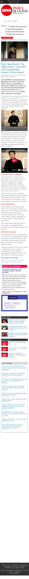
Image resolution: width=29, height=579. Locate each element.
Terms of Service (7, 566)
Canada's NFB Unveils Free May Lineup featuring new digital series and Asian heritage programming (13, 406)
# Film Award (12, 262)
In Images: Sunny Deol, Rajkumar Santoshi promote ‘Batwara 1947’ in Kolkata (17, 334)
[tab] (5, 297)
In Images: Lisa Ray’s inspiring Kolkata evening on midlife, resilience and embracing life (17, 321)
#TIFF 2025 (4, 260)
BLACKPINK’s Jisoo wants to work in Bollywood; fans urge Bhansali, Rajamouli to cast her (14, 413)
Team (9, 564)
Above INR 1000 (9, 307)
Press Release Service (9, 567)
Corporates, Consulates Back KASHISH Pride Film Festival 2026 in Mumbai (13, 374)
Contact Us (14, 566)
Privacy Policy (24, 564)
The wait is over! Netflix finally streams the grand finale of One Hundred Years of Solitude (14, 380)
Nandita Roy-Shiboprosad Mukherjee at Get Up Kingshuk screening (17, 355)
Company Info (17, 571)
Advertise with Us (15, 564)
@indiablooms (21, 75)
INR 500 (7, 303)
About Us (4, 564)
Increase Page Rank (14, 573)
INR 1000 (16, 303)
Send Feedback (22, 566)
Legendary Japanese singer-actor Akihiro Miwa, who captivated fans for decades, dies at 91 (13, 388)
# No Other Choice (13, 260)
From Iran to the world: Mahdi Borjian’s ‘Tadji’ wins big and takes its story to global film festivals (14, 368)
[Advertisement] (14, 497)
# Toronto (19, 262)
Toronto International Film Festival (11, 90)
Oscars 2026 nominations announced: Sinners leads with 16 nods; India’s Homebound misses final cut (12, 426)
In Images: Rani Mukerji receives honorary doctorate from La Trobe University (17, 328)
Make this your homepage (13, 2)
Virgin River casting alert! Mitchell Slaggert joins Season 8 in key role (14, 394)
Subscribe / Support (20, 567)
